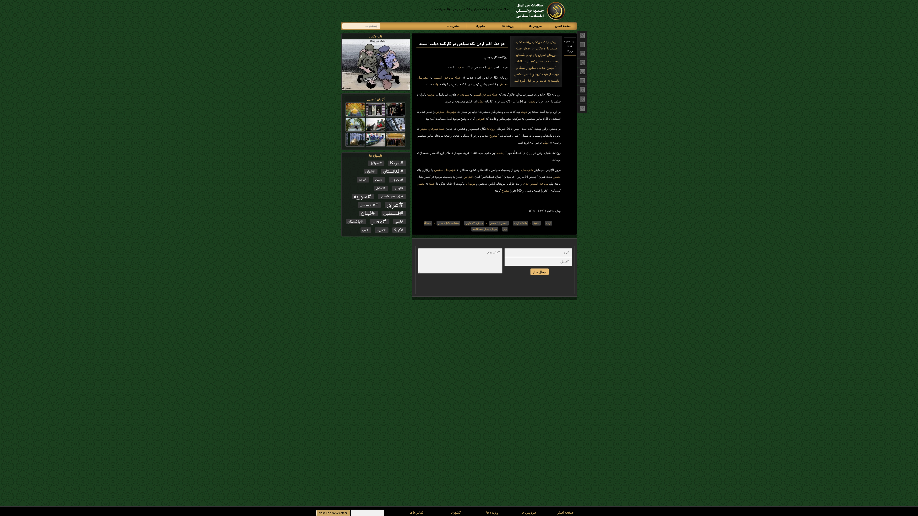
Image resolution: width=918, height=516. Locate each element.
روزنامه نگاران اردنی (448, 223)
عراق (392, 205)
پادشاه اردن (520, 223)
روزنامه (430, 94)
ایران (368, 171)
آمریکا (395, 163)
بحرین (396, 180)
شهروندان (423, 78)
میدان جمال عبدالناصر (485, 229)
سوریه (360, 196)
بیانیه (537, 223)
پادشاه (500, 153)
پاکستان (353, 221)
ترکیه (361, 179)
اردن (490, 67)
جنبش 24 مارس (474, 223)
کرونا (380, 230)
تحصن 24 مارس (499, 223)
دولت (457, 67)
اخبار (496, 9)
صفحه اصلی (563, 26)
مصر (376, 221)
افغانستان (391, 171)
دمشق (379, 188)
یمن (364, 230)
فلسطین (391, 213)
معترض (503, 84)
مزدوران (470, 184)
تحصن (531, 101)
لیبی (398, 221)
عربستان (367, 205)
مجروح (493, 136)
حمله (457, 78)
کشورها (480, 26)
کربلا (397, 230)
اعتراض (480, 119)
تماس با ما (453, 26)
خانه (505, 9)
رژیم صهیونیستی (390, 196)
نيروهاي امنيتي (442, 78)
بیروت (377, 180)
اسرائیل (374, 163)
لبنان (366, 213)
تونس (397, 188)
